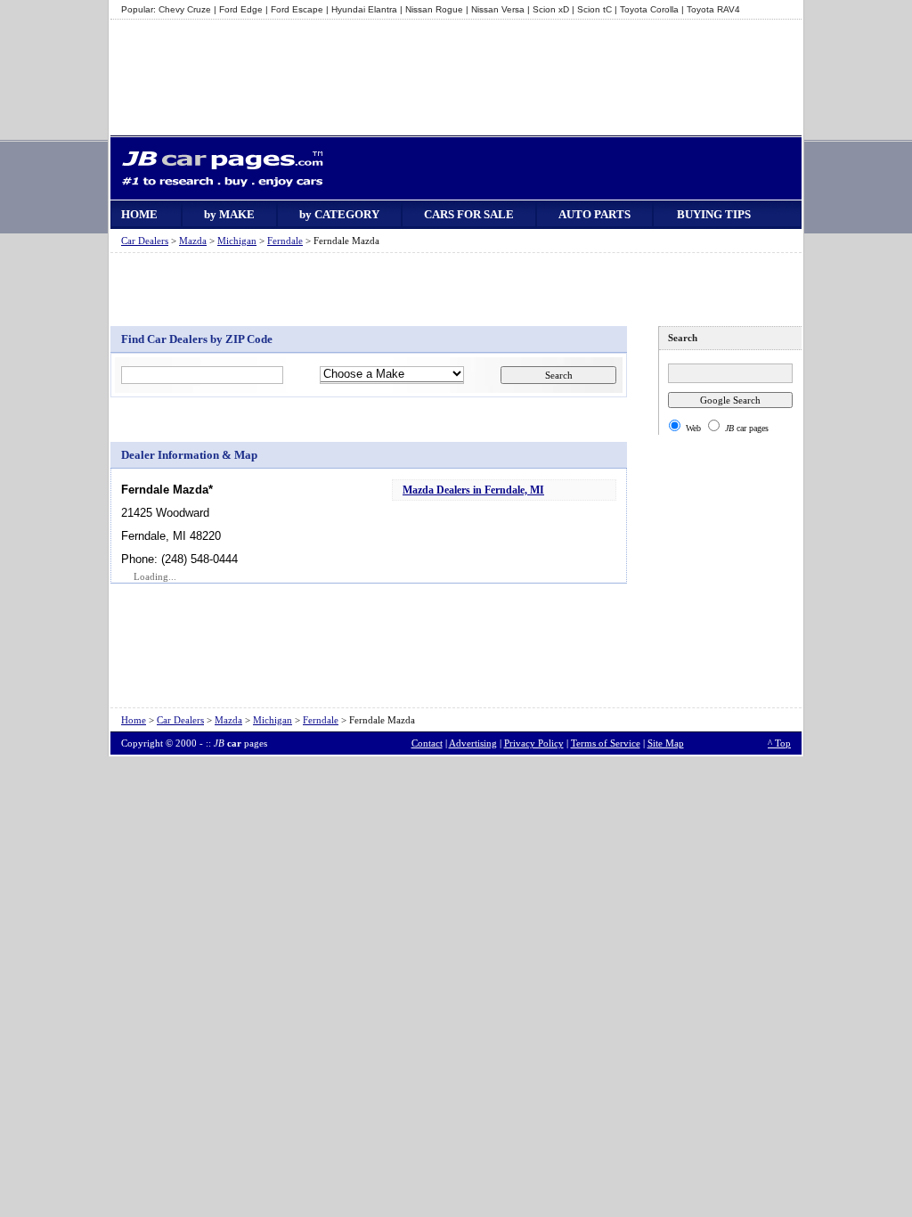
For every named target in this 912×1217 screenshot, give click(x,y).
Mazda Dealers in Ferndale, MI (473, 490)
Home (133, 720)
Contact (427, 743)
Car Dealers (144, 240)
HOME (139, 214)
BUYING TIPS (714, 214)
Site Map (665, 743)
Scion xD (551, 9)
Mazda (193, 240)
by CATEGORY (339, 214)
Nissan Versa (498, 9)
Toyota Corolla (649, 9)
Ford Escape (297, 9)
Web (693, 428)
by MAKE (229, 214)
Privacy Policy (534, 743)
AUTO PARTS (594, 214)
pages (240, 743)
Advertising (473, 743)
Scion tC (594, 9)
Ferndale (285, 240)
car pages (747, 428)
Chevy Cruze (185, 9)
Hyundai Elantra (364, 9)
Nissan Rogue (434, 9)
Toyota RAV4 (713, 9)
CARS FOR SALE (469, 214)
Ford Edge (241, 9)
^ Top (779, 743)
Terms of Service (605, 743)
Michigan (236, 240)
